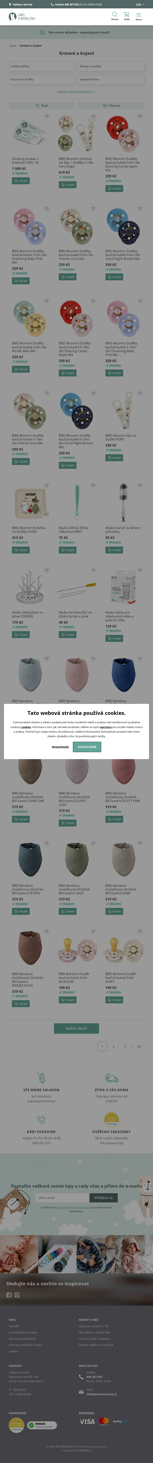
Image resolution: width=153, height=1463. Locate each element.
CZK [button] (139, 4)
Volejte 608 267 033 (66, 4)
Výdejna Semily (22, 4)
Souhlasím (87, 747)
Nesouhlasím (60, 747)
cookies (26, 727)
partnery (106, 727)
